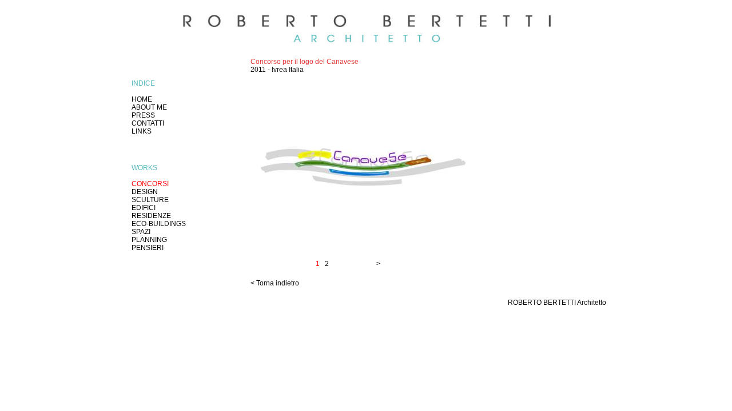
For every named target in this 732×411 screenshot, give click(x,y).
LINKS (142, 131)
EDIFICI (144, 208)
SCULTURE (150, 200)
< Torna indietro (274, 283)
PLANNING (149, 240)
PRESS (143, 115)
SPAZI (141, 232)
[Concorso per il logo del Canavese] (362, 241)
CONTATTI (148, 123)
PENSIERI (148, 248)
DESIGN (145, 192)
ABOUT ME (149, 107)
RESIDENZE (151, 216)
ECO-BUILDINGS (159, 224)
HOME (142, 99)
